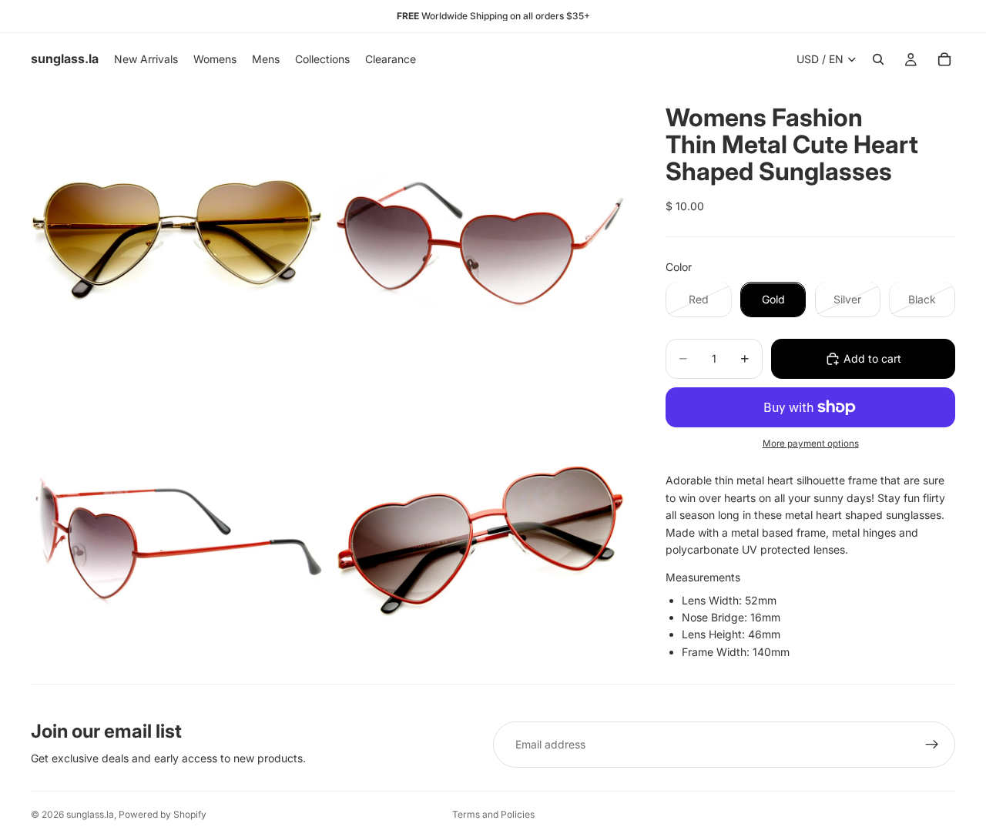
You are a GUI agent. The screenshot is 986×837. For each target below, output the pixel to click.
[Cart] (944, 59)
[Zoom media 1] (179, 234)
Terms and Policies (493, 814)
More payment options (811, 443)
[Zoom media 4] (480, 534)
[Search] (878, 59)
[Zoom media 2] (480, 234)
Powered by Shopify (162, 814)
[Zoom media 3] (179, 534)
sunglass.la (90, 814)
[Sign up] (932, 744)
